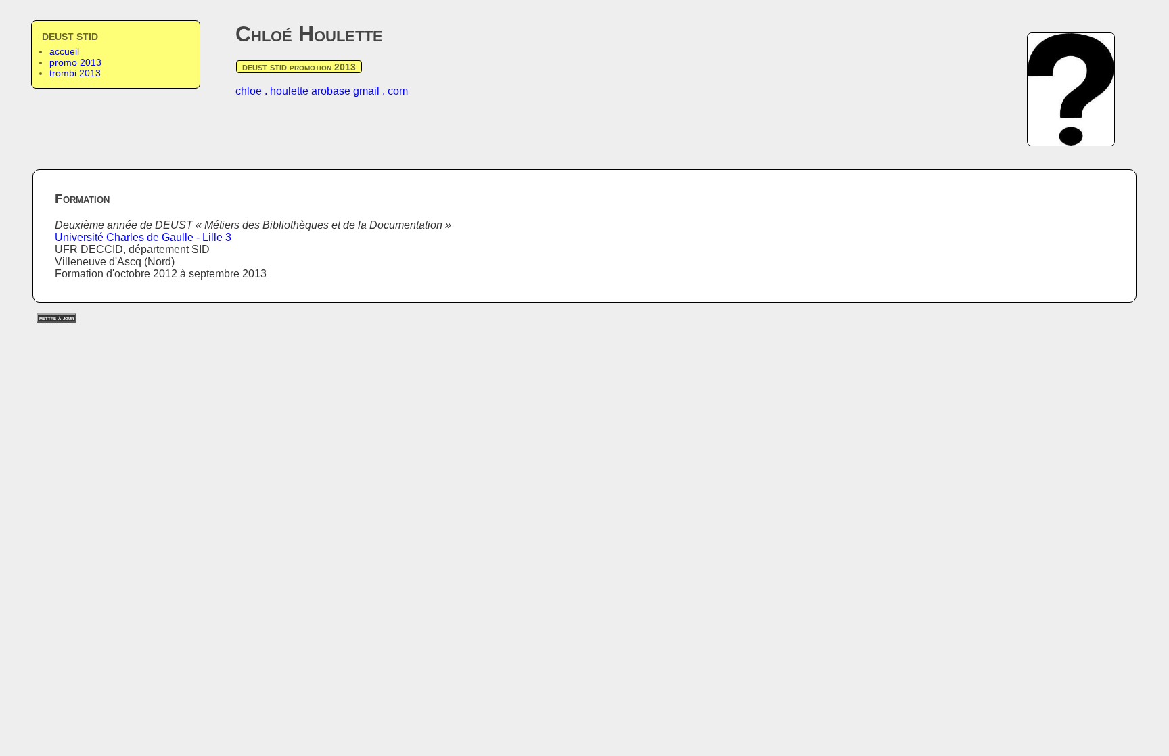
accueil (64, 51)
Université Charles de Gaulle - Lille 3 (143, 237)
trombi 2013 (75, 73)
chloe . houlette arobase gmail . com (321, 91)
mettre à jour (56, 318)
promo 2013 (75, 62)
